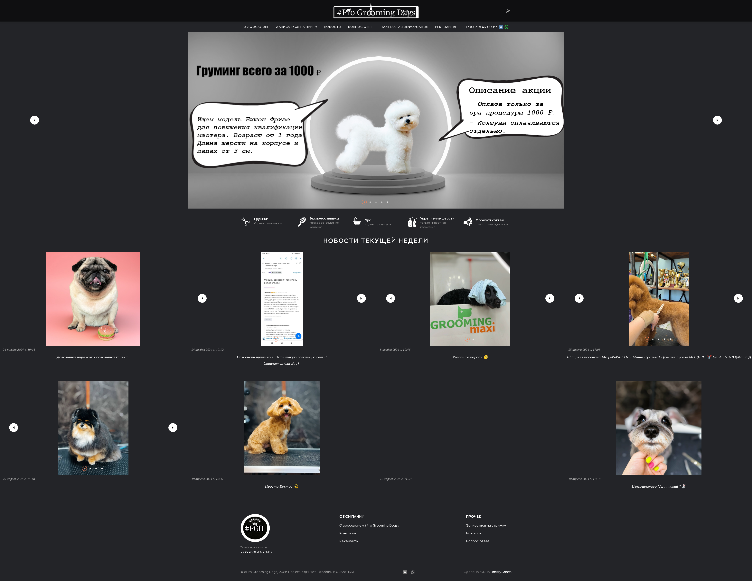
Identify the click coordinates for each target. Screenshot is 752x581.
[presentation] (34, 120)
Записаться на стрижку (486, 525)
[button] (364, 202)
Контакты (347, 533)
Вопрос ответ (361, 26)
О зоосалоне (256, 26)
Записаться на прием (296, 26)
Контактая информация (405, 26)
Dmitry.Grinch (501, 572)
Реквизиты (445, 26)
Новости (332, 26)
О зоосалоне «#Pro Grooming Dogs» (369, 525)
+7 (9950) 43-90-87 (481, 27)
